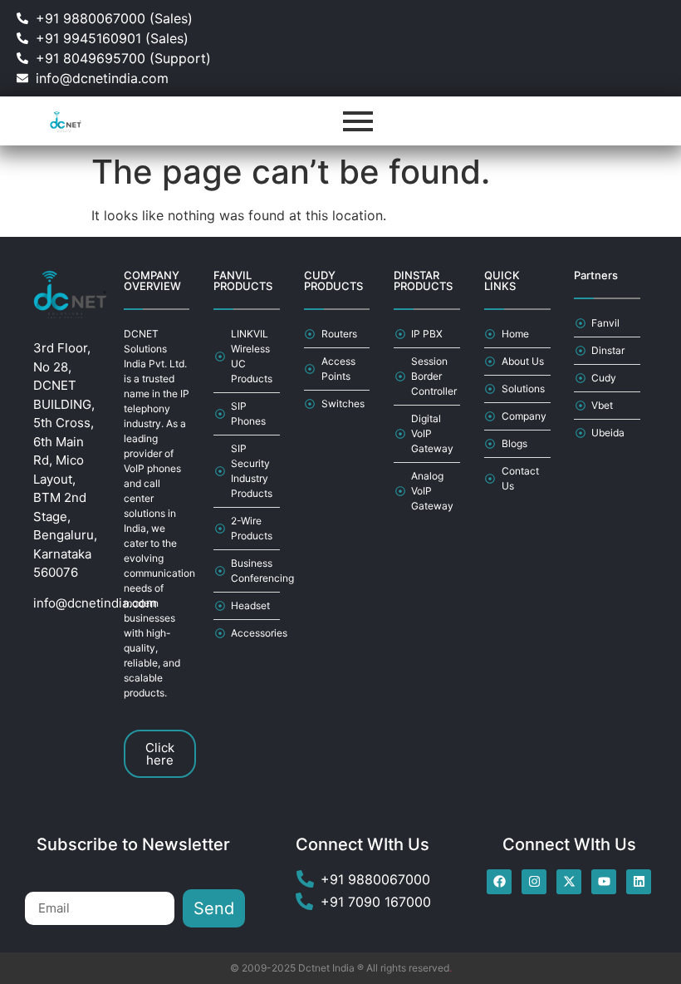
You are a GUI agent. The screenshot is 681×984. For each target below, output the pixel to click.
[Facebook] (499, 881)
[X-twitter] (568, 881)
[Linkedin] (638, 881)
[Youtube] (603, 881)
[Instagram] (534, 881)
